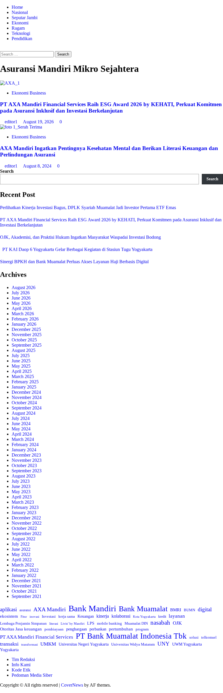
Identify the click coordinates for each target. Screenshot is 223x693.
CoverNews (72, 685)
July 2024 (21, 418)
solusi (194, 637)
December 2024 (26, 392)
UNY (163, 644)
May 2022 (21, 554)
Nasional (20, 12)
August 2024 (23, 413)
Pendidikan (22, 38)
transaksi (9, 644)
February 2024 (25, 444)
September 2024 (27, 407)
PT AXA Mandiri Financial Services (36, 637)
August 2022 (23, 538)
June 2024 (21, 423)
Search (7, 171)
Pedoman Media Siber (32, 675)
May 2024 (21, 428)
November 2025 (27, 334)
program (142, 629)
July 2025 (21, 355)
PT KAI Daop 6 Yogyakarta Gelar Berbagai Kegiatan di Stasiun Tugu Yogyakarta (76, 249)
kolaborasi (121, 616)
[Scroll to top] (1, 690)
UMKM (48, 644)
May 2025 (21, 366)
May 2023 (21, 491)
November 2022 (27, 523)
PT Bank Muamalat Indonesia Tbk (131, 636)
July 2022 (21, 543)
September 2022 (27, 533)
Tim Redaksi (23, 659)
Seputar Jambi (24, 17)
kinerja (102, 616)
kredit (162, 616)
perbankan (97, 629)
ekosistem (9, 616)
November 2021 (27, 585)
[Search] (1, 48)
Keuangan (86, 616)
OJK (177, 623)
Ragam (18, 28)
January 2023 (24, 512)
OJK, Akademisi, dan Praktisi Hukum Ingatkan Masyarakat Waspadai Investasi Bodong (80, 237)
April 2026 (22, 308)
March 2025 (23, 376)
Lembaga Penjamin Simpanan (23, 623)
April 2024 (22, 434)
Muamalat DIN (136, 623)
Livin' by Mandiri (72, 623)
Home (17, 7)
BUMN (189, 610)
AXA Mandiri (49, 609)
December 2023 (26, 455)
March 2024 (23, 439)
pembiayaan (54, 629)
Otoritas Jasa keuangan (21, 628)
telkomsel (209, 637)
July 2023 (21, 481)
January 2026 (24, 324)
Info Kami (21, 664)
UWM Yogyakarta (187, 644)
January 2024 (24, 449)
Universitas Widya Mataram (133, 644)
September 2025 (27, 345)
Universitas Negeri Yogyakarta (84, 644)
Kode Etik (21, 669)
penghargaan (76, 629)
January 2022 (24, 575)
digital (205, 609)
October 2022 (24, 528)
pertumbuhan (121, 628)
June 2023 (21, 486)
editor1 (12, 121)
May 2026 (21, 303)
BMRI (175, 610)
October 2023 (24, 465)
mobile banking (109, 623)
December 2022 (26, 517)
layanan (177, 616)
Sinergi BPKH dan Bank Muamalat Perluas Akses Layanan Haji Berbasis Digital (74, 261)
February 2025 (25, 381)
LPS (90, 623)
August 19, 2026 (39, 121)
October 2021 (24, 591)
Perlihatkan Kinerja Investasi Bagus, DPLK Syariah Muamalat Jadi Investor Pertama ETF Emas (88, 207)
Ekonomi (20, 22)
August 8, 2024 (38, 165)
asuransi (25, 610)
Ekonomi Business (29, 92)
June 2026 (21, 297)
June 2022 (21, 549)
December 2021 (26, 580)
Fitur (24, 616)
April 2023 (22, 496)
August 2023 (23, 475)
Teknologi (21, 33)
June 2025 (21, 360)
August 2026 (23, 287)
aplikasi (8, 609)
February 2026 (25, 318)
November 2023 (27, 460)
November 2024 (27, 397)
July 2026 (21, 292)
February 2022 (25, 570)
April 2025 (22, 371)
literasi (53, 623)
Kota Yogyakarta (144, 616)
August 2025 (23, 350)
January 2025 (24, 386)
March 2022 (23, 564)
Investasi (49, 616)
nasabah (160, 622)
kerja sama (66, 616)
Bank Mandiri (92, 608)
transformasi (29, 644)
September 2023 (27, 470)
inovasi (34, 616)
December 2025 (26, 329)
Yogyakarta (9, 649)
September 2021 (27, 596)
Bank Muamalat (143, 609)
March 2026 (23, 313)
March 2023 (23, 502)
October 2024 (24, 402)
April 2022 (22, 559)
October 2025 (24, 339)
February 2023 (25, 507)
